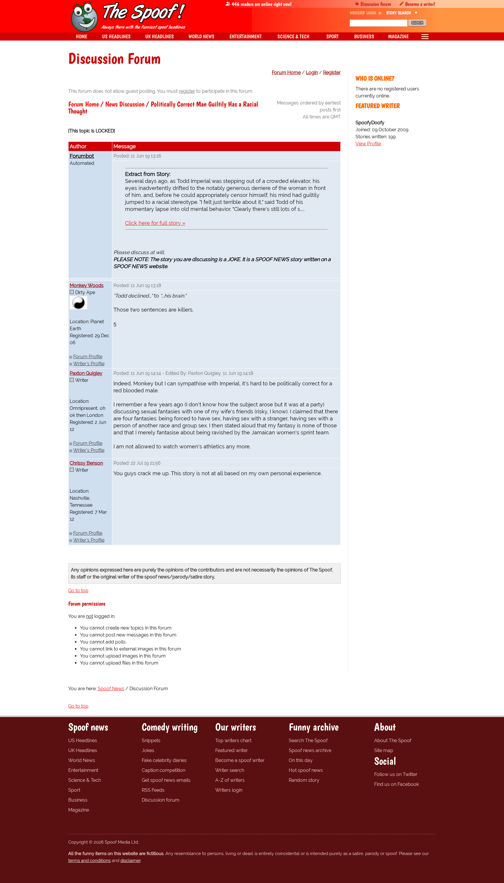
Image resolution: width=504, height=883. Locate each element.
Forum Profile (87, 356)
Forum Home (286, 72)
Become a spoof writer (240, 760)
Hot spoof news (306, 770)
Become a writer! (420, 4)
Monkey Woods (87, 285)
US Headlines (82, 740)
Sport (74, 790)
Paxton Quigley (86, 373)
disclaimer (130, 860)
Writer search (229, 770)
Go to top (78, 590)
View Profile (368, 143)
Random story (304, 780)
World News (81, 760)
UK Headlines (82, 750)
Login (312, 72)
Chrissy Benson (86, 463)
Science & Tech (84, 780)
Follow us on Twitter (395, 774)
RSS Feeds (153, 790)
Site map (383, 750)
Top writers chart (233, 740)
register (187, 91)
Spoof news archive (310, 750)
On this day (301, 760)
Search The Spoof (308, 740)
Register (332, 72)
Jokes (148, 750)
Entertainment (83, 770)
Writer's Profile (88, 363)
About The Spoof (392, 740)
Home (81, 36)
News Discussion (124, 104)
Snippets (151, 740)
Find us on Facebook (396, 784)
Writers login (228, 790)
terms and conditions (89, 860)
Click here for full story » (155, 223)
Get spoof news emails (166, 780)
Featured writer (231, 750)
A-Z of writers (230, 780)
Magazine (78, 810)
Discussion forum (375, 4)
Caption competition (163, 770)
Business (78, 800)
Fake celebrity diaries (164, 760)
